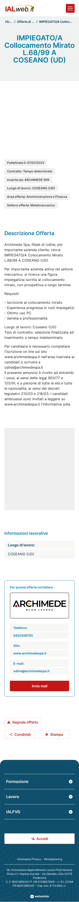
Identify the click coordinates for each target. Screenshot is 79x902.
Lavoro (12, 796)
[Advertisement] (39, 115)
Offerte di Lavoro (29, 21)
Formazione (17, 781)
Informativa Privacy (29, 859)
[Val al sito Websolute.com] (39, 896)
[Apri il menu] (70, 8)
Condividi (22, 734)
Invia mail (39, 686)
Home (9, 21)
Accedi (42, 838)
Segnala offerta (25, 722)
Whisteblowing (53, 859)
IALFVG (13, 811)
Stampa (56, 734)
